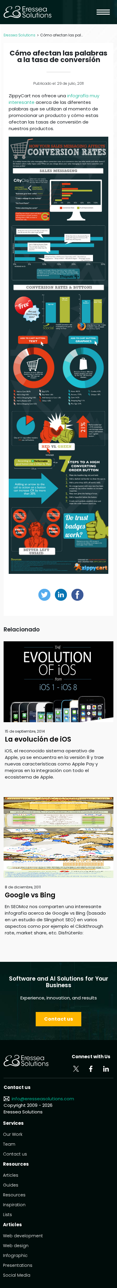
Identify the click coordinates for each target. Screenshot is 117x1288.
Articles (10, 1175)
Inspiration (14, 1205)
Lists (7, 1215)
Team (9, 1144)
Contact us (58, 1019)
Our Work (12, 1134)
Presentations (17, 1265)
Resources (14, 1195)
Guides (10, 1185)
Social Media (16, 1275)
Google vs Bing (30, 895)
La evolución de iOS (38, 739)
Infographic (15, 1255)
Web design (15, 1246)
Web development (23, 1236)
